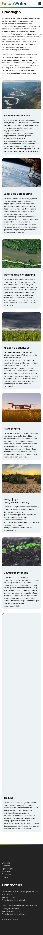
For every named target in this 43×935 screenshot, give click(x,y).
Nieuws (5, 877)
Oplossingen (7, 868)
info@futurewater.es (16, 914)
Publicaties (6, 871)
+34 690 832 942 (13, 911)
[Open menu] (40, 3)
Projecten (6, 874)
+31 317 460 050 (12, 897)
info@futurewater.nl (16, 900)
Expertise (6, 865)
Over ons (6, 863)
